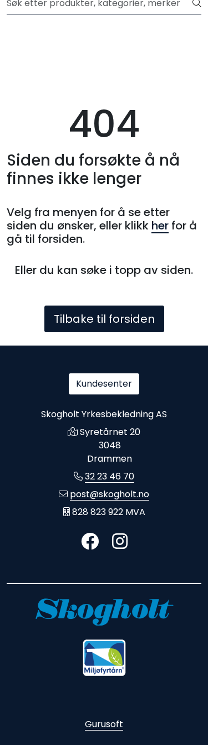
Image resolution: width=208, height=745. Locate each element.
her (160, 225)
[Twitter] (90, 542)
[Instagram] (120, 542)
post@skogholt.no (109, 494)
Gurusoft (104, 724)
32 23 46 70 (109, 476)
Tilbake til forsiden (104, 319)
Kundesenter (104, 383)
